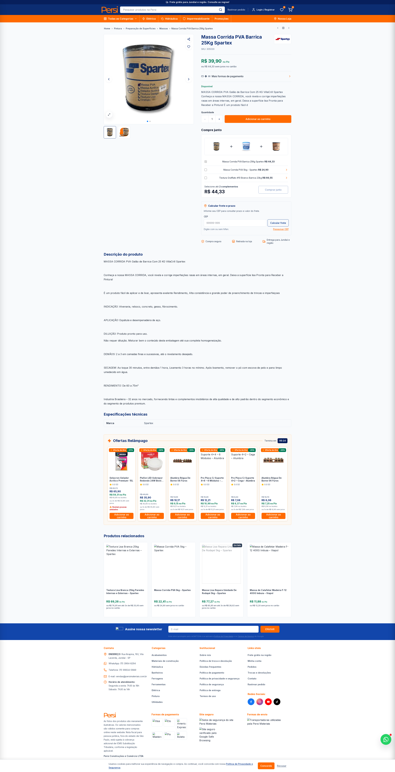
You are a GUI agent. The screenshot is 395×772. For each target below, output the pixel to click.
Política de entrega (210, 690)
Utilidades (157, 702)
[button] (147, 121)
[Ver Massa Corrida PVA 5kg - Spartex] (246, 146)
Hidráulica (171, 18)
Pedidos (252, 666)
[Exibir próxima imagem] (189, 79)
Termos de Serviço (246, 636)
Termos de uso (208, 696)
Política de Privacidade (223, 636)
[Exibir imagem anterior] (109, 79)
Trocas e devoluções (259, 672)
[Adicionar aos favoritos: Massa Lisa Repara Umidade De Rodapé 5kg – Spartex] (238, 552)
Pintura (118, 28)
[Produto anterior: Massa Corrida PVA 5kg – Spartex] (277, 27)
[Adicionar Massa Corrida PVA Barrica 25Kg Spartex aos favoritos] (189, 47)
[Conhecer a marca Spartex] (282, 39)
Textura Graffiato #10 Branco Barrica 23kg (246, 177)
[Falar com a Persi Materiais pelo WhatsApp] (385, 739)
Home (107, 28)
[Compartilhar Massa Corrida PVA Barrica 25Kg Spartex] (189, 39)
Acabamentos (159, 655)
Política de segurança (212, 684)
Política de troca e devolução (216, 661)
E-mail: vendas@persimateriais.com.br (128, 676)
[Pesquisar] (220, 9)
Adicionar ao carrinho (257, 119)
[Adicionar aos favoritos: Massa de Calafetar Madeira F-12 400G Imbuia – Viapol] (286, 552)
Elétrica (151, 18)
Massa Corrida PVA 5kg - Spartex (245, 169)
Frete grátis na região (259, 655)
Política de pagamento (212, 672)
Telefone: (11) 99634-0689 (122, 670)
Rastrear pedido (236, 9)
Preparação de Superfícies (141, 28)
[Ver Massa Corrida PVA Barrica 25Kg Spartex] (216, 146)
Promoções (222, 18)
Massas (163, 28)
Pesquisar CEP (281, 229)
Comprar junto (273, 189)
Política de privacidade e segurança (219, 678)
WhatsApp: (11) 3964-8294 (122, 663)
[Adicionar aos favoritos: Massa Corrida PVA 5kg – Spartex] (190, 552)
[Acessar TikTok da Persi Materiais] (277, 701)
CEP (206, 216)
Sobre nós (205, 655)
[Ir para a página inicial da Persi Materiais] (109, 9)
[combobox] (168, 9)
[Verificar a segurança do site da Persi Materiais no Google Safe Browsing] (209, 734)
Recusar (281, 765)
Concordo (266, 765)
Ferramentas (159, 684)
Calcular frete (278, 222)
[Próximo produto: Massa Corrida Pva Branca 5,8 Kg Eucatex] (288, 27)
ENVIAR (269, 629)
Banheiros (157, 672)
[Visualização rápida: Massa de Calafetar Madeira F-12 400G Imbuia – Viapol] (286, 560)
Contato (252, 678)
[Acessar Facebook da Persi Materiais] (251, 701)
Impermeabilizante (198, 18)
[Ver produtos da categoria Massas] (283, 27)
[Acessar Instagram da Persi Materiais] (259, 701)
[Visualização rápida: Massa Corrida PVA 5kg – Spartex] (190, 560)
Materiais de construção (165, 661)
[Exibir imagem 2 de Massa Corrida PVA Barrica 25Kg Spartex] (124, 132)
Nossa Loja (284, 18)
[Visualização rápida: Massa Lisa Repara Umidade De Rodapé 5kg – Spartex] (238, 560)
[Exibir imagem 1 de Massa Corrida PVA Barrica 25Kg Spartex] (110, 132)
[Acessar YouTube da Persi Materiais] (268, 701)
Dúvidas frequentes (210, 666)
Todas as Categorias (120, 18)
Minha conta (254, 661)
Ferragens (157, 678)
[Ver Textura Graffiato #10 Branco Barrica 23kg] (276, 146)
